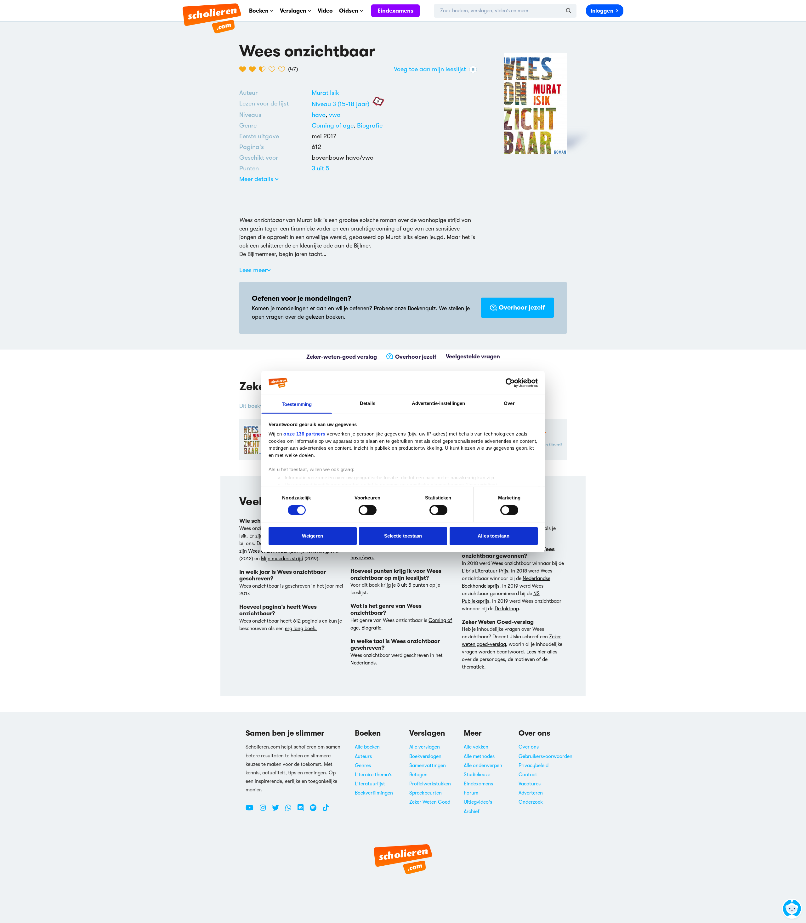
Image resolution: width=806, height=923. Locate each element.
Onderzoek (531, 802)
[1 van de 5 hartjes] (244, 69)
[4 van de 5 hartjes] (273, 69)
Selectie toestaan (403, 535)
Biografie (370, 125)
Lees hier (536, 652)
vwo (334, 114)
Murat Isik (325, 92)
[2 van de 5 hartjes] (254, 69)
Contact (528, 775)
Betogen (418, 775)
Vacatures (530, 784)
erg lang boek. (301, 628)
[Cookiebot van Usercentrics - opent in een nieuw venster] (510, 383)
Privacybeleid (533, 765)
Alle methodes (479, 756)
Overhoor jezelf (522, 307)
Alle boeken (367, 747)
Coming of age (333, 125)
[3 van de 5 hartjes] (264, 69)
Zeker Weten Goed (429, 802)
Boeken (259, 11)
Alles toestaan (493, 535)
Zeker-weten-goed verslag (341, 356)
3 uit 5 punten (413, 585)
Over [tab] (509, 403)
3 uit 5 (320, 168)
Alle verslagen (424, 747)
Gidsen (348, 11)
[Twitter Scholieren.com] (278, 810)
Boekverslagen (425, 756)
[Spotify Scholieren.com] (315, 810)
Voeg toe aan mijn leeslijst (430, 69)
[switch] (368, 510)
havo (320, 114)
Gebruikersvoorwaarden (545, 756)
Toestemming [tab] (297, 404)
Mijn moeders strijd (282, 558)
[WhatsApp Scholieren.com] (290, 810)
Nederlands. (363, 663)
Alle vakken (476, 747)
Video (325, 11)
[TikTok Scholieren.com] (326, 810)
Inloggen (602, 11)
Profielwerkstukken (430, 784)
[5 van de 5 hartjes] (283, 69)
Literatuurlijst (370, 784)
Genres (363, 765)
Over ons (529, 747)
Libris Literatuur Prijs (485, 571)
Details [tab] (367, 403)
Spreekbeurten (425, 793)
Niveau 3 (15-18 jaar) (340, 104)
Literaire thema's (373, 775)
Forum (471, 793)
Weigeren (312, 535)
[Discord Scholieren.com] (303, 810)
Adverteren (531, 793)
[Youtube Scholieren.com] (252, 810)
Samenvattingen (427, 765)
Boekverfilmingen (374, 793)
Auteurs (363, 756)
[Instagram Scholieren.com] (265, 810)
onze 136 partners (304, 433)
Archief (472, 811)
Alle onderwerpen (483, 765)
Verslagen (293, 11)
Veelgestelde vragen (473, 356)
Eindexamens (395, 11)
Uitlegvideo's (478, 802)
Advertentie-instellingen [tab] (438, 403)
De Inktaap (507, 609)
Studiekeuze (477, 775)
